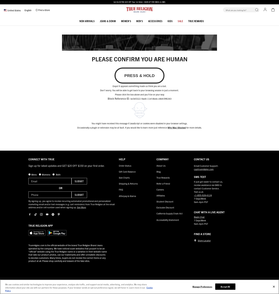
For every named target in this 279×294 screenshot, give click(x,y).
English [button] (28, 10)
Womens (46, 174)
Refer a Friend (163, 183)
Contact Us (201, 159)
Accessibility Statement (167, 219)
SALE (180, 21)
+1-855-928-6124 (203, 195)
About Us (160, 165)
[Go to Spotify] (53, 214)
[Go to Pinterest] (58, 214)
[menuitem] (87, 20)
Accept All (225, 286)
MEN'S (139, 21)
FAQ (121, 189)
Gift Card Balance (127, 171)
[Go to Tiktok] (35, 214)
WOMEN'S (126, 21)
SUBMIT (79, 181)
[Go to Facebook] (29, 214)
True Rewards (196, 21)
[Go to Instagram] (41, 214)
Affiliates (160, 195)
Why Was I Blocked (177, 127)
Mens (34, 174)
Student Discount (164, 201)
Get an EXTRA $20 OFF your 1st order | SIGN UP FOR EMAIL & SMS (139, 2)
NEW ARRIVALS (87, 21)
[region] (139, 287)
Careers (160, 189)
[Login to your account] (265, 10)
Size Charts (124, 177)
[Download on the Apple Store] (37, 233)
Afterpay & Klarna (127, 196)
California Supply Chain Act (169, 213)
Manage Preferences (202, 286)
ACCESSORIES (155, 21)
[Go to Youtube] (47, 214)
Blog (158, 171)
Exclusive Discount (165, 207)
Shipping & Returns (128, 183)
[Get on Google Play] (57, 233)
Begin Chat (199, 217)
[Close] (273, 286)
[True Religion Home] (139, 10)
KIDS (170, 21)
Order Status (125, 165)
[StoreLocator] (195, 240)
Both (58, 174)
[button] (256, 10)
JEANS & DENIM (108, 21)
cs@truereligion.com (204, 169)
